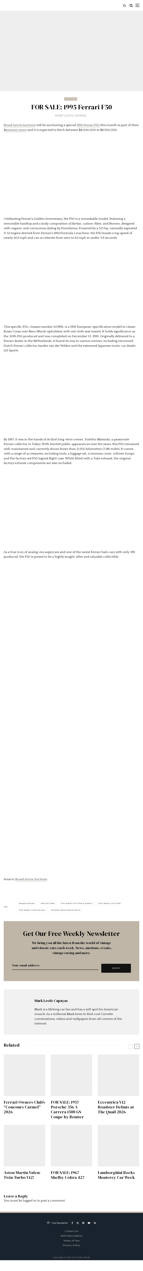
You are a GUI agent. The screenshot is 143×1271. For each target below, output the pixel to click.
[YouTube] (89, 1223)
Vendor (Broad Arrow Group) (66, 910)
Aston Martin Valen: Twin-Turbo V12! (22, 1175)
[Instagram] (77, 1223)
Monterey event (15, 130)
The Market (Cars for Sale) (32, 910)
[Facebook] (72, 1223)
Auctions (70, 99)
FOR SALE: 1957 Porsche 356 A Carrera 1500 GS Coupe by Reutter (67, 1109)
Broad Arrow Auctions (20, 125)
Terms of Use (71, 1240)
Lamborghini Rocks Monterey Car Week (116, 1175)
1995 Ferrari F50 (88, 125)
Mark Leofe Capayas (70, 115)
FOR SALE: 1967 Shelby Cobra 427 (68, 1175)
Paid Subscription (71, 1236)
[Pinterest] (83, 1223)
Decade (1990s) (48, 903)
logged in (29, 1200)
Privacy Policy (71, 1245)
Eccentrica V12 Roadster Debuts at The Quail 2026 (116, 1107)
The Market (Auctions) (110, 903)
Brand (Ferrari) (27, 903)
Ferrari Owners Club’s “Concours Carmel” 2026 (24, 1107)
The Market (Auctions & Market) (77, 903)
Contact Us (71, 1231)
